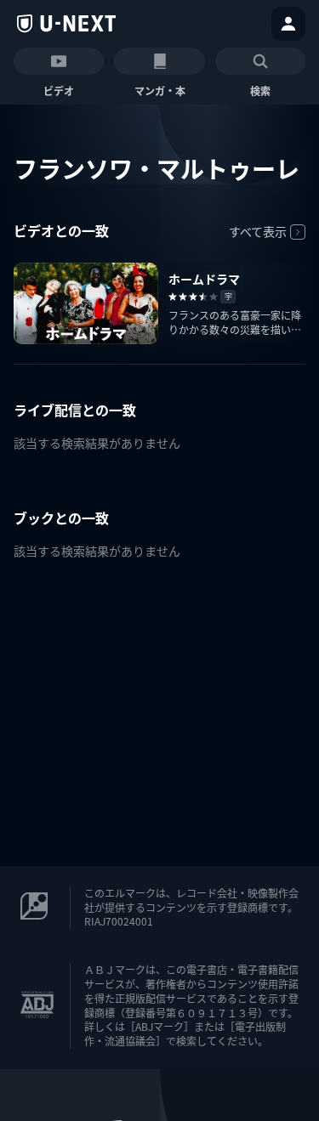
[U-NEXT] (66, 23)
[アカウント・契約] (288, 24)
